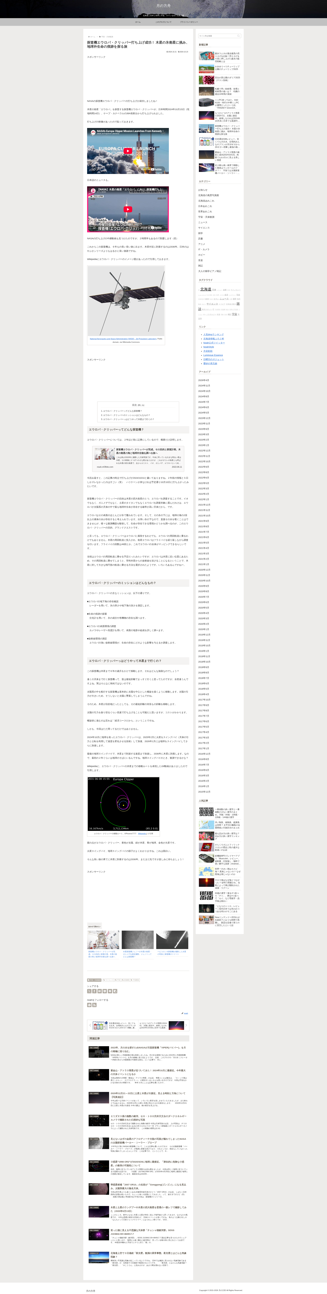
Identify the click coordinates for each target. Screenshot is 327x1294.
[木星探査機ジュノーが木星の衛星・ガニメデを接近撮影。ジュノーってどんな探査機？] (138, 940)
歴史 (210, 295)
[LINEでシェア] (110, 991)
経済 (226, 295)
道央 (225, 314)
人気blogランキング (213, 334)
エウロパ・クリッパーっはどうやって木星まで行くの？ (128, 419)
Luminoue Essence (213, 355)
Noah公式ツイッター (214, 343)
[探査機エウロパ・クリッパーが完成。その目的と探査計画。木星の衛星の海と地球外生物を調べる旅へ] (103, 940)
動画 (199, 304)
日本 (214, 295)
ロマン (216, 299)
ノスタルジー (211, 314)
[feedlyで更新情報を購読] (89, 1005)
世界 (217, 295)
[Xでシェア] (89, 991)
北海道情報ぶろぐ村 (213, 338)
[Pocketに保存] (105, 991)
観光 (227, 309)
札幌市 (207, 299)
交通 (230, 299)
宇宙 (118, 980)
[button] (115, 991)
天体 (214, 290)
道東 (225, 290)
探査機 (126, 980)
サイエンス (109, 980)
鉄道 (218, 314)
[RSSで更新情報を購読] (94, 1005)
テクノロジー (236, 290)
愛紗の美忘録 (210, 363)
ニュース (224, 298)
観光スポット (207, 309)
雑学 (234, 299)
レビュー (219, 290)
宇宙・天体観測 (95, 980)
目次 (134, 405)
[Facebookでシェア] (94, 991)
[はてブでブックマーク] (99, 991)
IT (213, 309)
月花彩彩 (208, 351)
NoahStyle (208, 347)
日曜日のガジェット (213, 359)
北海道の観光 (231, 304)
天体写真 (201, 299)
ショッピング (202, 295)
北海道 (205, 289)
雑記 (229, 314)
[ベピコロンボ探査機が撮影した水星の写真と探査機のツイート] (172, 940)
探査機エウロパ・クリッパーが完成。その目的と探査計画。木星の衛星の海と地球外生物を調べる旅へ (102, 954)
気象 (222, 314)
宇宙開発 (136, 980)
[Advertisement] (138, 77)
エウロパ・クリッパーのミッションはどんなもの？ (126, 415)
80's (204, 314)
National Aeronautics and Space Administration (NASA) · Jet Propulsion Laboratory (123, 339)
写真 (238, 295)
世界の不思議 (233, 309)
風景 (238, 299)
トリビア (222, 304)
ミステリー (232, 295)
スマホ (222, 295)
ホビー (204, 304)
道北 (211, 299)
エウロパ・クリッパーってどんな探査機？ (122, 411)
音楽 (228, 290)
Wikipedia (142, 834)
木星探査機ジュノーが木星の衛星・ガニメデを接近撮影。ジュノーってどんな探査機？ (137, 954)
